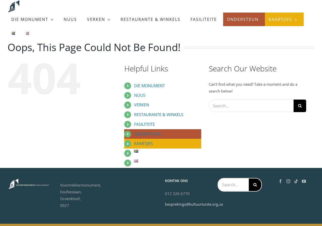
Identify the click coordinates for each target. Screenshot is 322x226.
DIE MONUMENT (149, 85)
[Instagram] (288, 181)
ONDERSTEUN (147, 134)
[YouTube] (304, 181)
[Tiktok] (296, 181)
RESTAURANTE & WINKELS (158, 114)
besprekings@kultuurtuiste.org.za (194, 204)
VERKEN (141, 105)
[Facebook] (280, 181)
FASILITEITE (144, 124)
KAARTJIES (143, 143)
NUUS (139, 95)
